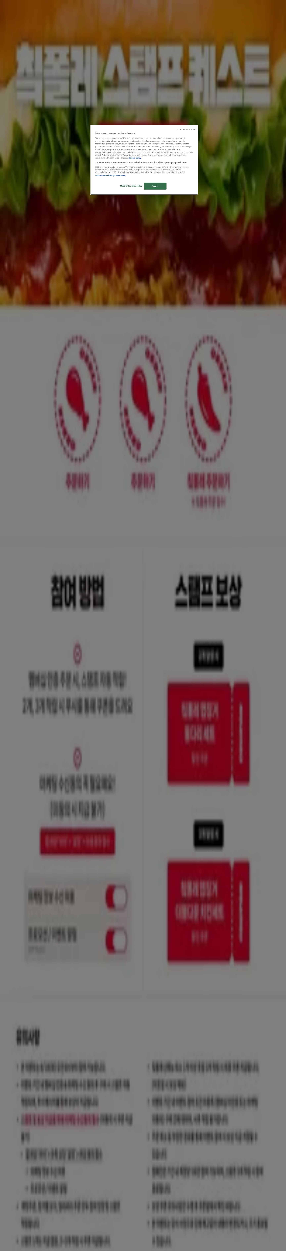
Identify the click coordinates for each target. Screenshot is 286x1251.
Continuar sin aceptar (186, 129)
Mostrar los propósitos (131, 186)
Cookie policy (135, 158)
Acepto (155, 186)
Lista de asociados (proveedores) (110, 175)
